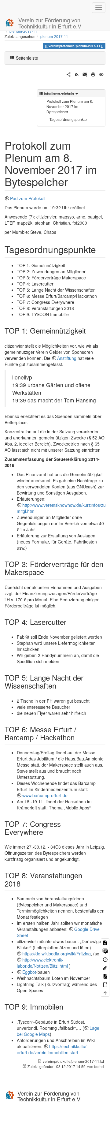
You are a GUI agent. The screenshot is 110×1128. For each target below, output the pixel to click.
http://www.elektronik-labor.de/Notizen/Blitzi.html (42, 963)
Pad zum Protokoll (27, 198)
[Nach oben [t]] (105, 992)
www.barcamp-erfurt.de (45, 795)
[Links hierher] (105, 967)
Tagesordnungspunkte (68, 119)
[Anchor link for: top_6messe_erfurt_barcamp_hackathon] (78, 737)
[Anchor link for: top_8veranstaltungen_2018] (24, 883)
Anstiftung (66, 358)
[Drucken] (93, 74)
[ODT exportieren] (105, 984)
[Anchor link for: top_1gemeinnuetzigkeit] (89, 330)
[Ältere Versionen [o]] (105, 959)
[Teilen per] (68, 74)
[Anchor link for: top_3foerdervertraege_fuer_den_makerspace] (47, 572)
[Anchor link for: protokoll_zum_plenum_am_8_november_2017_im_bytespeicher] (73, 181)
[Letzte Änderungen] (76, 74)
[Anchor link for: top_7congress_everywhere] (46, 831)
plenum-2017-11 (54, 36)
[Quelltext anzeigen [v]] (105, 942)
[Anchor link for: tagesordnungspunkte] (100, 249)
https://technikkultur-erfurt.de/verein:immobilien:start (52, 1049)
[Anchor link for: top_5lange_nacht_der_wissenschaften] (60, 685)
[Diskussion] (105, 950)
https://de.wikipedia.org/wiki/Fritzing (56, 954)
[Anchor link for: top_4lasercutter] (70, 622)
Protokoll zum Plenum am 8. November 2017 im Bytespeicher (69, 106)
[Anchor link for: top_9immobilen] (67, 1006)
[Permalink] (101, 74)
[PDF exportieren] (105, 976)
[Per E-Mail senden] (85, 74)
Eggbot (29, 972)
